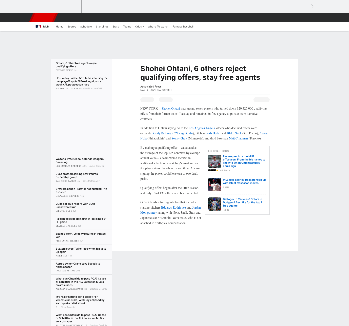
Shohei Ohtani (171, 108)
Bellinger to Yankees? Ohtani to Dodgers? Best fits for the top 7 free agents (242, 202)
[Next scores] (312, 6)
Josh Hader (213, 133)
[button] (303, 17)
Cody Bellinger (163, 133)
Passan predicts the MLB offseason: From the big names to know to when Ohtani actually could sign (244, 161)
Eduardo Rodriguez (173, 207)
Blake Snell (234, 133)
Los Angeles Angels (202, 128)
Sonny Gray (179, 138)
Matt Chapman (238, 138)
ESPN (44, 17)
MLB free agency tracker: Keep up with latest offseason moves (244, 181)
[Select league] (45, 7)
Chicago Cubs (184, 133)
